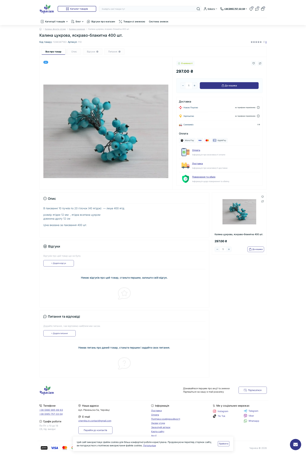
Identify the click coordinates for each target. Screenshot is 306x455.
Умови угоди (158, 423)
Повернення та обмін (203, 176)
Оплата (196, 150)
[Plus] (194, 85)
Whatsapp (253, 420)
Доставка (197, 163)
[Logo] (47, 9)
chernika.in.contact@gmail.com (94, 420)
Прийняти (223, 443)
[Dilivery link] (258, 107)
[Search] (198, 8)
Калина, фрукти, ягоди (55, 29)
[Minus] (183, 85)
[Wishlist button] (253, 63)
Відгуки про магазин (103, 21)
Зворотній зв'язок (160, 427)
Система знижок (158, 21)
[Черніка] (95, 390)
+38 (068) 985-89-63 (51, 410)
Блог (78, 21)
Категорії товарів (55, 21)
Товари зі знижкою (134, 21)
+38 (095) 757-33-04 (51, 414)
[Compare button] (260, 63)
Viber (251, 415)
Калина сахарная (77, 29)
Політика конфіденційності (165, 419)
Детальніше (149, 445)
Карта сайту (157, 431)
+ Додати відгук (58, 263)
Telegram (253, 410)
